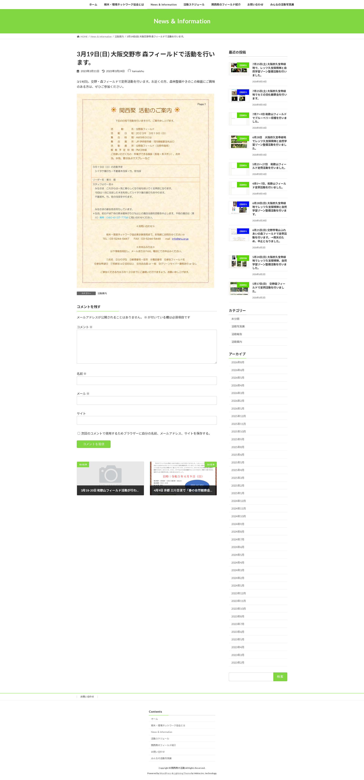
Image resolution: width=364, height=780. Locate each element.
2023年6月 (237, 631)
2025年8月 (237, 446)
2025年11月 (238, 423)
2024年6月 (237, 547)
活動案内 (102, 293)
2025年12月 (238, 416)
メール (83, 394)
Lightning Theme (182, 773)
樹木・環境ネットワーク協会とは (168, 725)
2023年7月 (237, 624)
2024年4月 (237, 562)
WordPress (165, 773)
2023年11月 (238, 600)
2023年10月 (238, 608)
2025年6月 (237, 454)
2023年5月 (237, 639)
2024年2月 (237, 577)
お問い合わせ (87, 696)
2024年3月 (237, 570)
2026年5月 (237, 377)
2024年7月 (237, 539)
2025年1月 (237, 493)
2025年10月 (238, 431)
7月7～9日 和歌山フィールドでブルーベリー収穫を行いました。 (269, 117)
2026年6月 (237, 369)
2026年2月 (237, 400)
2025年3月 (237, 477)
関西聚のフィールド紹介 (163, 745)
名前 (81, 374)
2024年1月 (237, 585)
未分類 (235, 318)
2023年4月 (237, 647)
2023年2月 (237, 662)
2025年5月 (237, 462)
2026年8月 (237, 362)
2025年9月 (237, 439)
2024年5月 (237, 554)
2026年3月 (237, 393)
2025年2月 (237, 485)
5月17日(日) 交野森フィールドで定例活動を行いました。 (268, 287)
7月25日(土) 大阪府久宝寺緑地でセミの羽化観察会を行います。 (269, 94)
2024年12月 (238, 500)
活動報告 (236, 334)
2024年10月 (238, 516)
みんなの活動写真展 (161, 758)
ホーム (154, 718)
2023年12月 (238, 593)
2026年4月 (237, 385)
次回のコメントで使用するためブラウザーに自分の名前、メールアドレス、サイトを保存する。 (146, 433)
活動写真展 (238, 326)
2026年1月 (237, 408)
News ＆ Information (161, 732)
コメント (85, 327)
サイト (81, 413)
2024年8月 (237, 531)
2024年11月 (238, 508)
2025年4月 (237, 470)
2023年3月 (237, 654)
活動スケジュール (160, 738)
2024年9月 (237, 523)
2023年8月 (237, 616)
